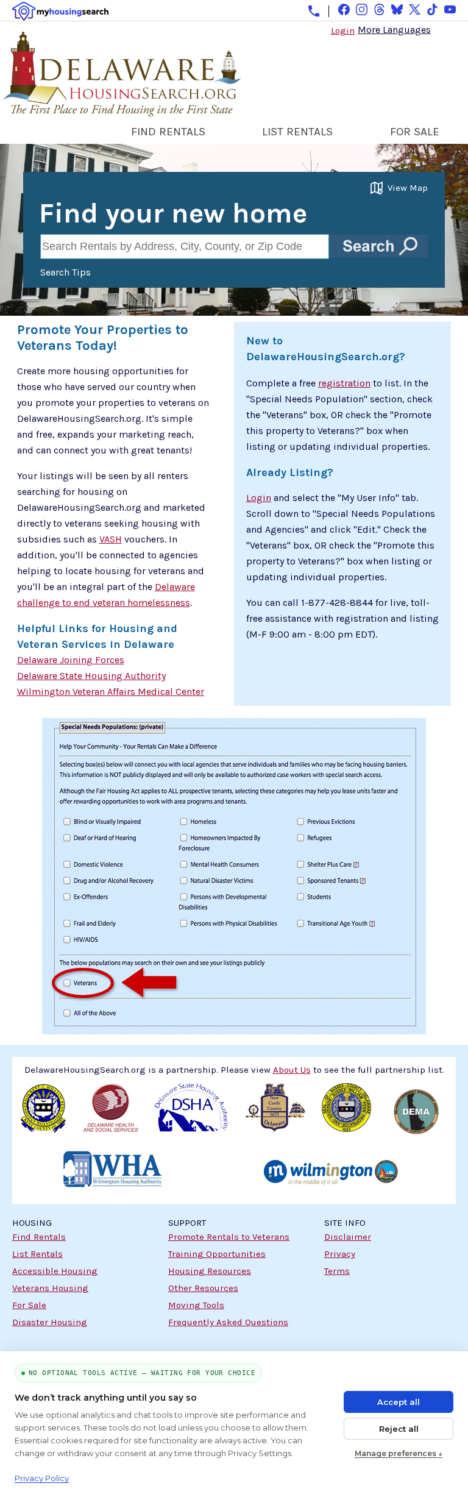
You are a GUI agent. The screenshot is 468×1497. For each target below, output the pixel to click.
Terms (337, 1270)
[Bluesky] (397, 9)
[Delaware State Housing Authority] (191, 1114)
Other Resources (203, 1287)
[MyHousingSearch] (60, 11)
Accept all (398, 1402)
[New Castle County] (276, 1114)
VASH (110, 539)
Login (343, 30)
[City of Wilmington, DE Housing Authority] (111, 1174)
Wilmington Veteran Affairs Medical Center (110, 691)
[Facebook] (344, 9)
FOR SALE (414, 131)
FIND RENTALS (168, 131)
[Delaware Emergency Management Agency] (416, 1114)
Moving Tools (196, 1305)
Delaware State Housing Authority (91, 675)
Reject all (399, 1429)
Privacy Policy (42, 1478)
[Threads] (379, 9)
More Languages (394, 29)
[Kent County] (43, 1114)
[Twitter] (414, 9)
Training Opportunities (217, 1253)
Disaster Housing (49, 1322)
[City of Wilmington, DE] (330, 1174)
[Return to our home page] (120, 109)
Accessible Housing (55, 1270)
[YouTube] (450, 9)
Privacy (339, 1253)
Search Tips (65, 272)
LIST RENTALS (297, 131)
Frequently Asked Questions (228, 1322)
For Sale (29, 1305)
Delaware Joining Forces (70, 660)
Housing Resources (209, 1270)
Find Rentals (39, 1236)
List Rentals (37, 1253)
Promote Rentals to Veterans (228, 1236)
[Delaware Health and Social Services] (110, 1114)
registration (344, 383)
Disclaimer (347, 1236)
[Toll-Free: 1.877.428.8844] (313, 10)
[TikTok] (432, 9)
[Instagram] (361, 9)
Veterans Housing (50, 1287)
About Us (292, 1069)
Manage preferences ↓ (398, 1453)
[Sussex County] (346, 1114)
